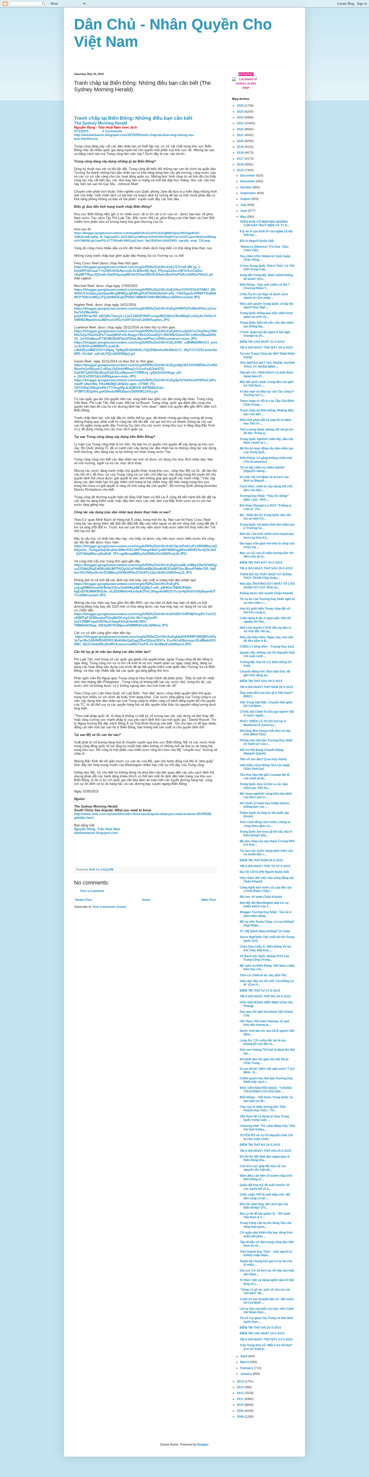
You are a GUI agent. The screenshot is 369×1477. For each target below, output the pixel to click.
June (244, 211)
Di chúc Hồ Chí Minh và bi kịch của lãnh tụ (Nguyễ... (264, 478)
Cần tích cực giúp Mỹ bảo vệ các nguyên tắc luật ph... (263, 1167)
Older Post (208, 900)
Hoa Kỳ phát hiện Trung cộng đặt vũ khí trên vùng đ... (265, 610)
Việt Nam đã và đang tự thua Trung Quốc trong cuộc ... (264, 1118)
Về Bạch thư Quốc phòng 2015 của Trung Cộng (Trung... (264, 957)
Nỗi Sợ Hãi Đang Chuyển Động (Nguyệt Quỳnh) (261, 751)
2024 (240, 117)
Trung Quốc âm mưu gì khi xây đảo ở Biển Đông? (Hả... (266, 833)
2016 (240, 164)
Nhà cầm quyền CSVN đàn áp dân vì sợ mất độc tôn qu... (265, 629)
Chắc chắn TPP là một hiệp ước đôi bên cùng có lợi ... (265, 1196)
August (245, 199)
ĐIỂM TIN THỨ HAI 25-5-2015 (260, 1327)
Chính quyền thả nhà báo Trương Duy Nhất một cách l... (266, 1080)
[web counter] (246, 75)
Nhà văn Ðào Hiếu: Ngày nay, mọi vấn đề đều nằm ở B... (266, 639)
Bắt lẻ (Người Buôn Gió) (257, 241)
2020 (240, 141)
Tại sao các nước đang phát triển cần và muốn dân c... (266, 852)
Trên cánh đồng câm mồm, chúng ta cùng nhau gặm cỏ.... (265, 823)
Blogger (203, 1444)
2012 (240, 1393)
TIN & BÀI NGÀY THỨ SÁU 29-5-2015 (266, 568)
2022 (240, 129)
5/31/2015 (81, 131)
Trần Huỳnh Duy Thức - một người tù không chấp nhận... (266, 1253)
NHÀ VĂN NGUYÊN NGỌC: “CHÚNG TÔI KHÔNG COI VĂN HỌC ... (266, 1089)
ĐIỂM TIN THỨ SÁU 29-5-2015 (261, 681)
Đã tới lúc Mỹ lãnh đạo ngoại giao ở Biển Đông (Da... (265, 1158)
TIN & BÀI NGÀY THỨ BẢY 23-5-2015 (266, 1339)
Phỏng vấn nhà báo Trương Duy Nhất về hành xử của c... (266, 742)
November (248, 181)
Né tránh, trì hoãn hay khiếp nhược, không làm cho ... (265, 805)
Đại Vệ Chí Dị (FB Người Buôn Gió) (264, 872)
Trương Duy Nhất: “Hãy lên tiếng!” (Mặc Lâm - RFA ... (264, 497)
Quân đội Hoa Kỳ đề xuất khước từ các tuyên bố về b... (264, 1186)
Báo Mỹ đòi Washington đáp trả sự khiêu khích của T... (264, 904)
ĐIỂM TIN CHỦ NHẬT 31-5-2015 (262, 342)
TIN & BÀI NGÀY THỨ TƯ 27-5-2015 (265, 866)
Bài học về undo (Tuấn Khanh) (261, 897)
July (243, 205)
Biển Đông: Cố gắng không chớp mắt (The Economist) (266, 459)
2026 (240, 105)
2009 (240, 1411)
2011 (240, 1399)
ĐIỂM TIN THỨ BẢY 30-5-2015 (261, 562)
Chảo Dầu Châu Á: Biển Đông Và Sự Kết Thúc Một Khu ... (265, 948)
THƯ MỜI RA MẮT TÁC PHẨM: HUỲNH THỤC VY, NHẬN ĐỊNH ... (267, 364)
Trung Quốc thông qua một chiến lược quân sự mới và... (266, 314)
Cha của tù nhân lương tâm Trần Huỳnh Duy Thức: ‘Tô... (263, 1108)
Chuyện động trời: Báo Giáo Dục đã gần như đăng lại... (265, 673)
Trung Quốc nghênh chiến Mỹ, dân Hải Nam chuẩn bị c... (266, 440)
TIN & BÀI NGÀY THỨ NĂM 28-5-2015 (266, 687)
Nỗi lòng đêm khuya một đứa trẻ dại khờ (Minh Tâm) (265, 732)
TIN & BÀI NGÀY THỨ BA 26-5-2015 (265, 996)
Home (146, 900)
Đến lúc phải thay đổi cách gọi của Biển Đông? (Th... (264, 1205)
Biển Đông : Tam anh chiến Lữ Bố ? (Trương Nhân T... (265, 286)
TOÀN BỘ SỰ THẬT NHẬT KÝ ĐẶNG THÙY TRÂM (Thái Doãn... (266, 576)
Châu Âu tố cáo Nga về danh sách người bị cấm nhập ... (264, 296)
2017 (240, 158)
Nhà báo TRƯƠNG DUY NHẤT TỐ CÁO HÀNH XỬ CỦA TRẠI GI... (267, 585)
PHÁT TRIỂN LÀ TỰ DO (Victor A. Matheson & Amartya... (263, 723)
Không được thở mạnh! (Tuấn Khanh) (266, 593)
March (245, 1362)
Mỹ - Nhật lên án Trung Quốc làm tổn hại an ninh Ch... (265, 516)
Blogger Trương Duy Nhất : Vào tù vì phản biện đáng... (265, 913)
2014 (240, 1381)
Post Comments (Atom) (109, 907)
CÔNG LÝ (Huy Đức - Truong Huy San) (267, 646)
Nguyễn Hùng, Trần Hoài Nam (97, 829)
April (244, 1356)
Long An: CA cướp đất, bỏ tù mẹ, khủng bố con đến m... (263, 1042)
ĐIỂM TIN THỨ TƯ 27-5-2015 (260, 990)
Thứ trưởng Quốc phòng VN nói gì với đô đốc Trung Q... (266, 431)
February (247, 1368)
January (246, 1374)
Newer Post (83, 900)
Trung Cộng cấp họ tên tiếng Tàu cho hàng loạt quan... (265, 1224)
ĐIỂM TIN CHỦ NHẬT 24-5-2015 (262, 1333)
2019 (240, 147)
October (246, 187)
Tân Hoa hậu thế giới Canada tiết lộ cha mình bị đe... (264, 776)
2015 (240, 170)
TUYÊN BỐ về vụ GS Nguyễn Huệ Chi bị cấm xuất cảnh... (266, 1137)
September (248, 193)
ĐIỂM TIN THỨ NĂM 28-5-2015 (261, 860)
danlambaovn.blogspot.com (96, 833)
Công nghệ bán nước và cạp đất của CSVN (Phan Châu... (265, 889)
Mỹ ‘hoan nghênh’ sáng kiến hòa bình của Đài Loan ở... (266, 795)
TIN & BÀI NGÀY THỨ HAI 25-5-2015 (265, 1151)
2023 (240, 123)
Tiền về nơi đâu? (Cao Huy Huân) (263, 759)
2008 (240, 1416)
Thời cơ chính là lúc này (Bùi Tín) (263, 975)
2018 (240, 152)
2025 (240, 111)
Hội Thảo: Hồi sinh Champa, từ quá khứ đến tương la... (264, 1023)
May (243, 217)
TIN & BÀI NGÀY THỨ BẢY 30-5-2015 (266, 347)
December (248, 175)
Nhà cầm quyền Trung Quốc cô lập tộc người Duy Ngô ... (267, 305)
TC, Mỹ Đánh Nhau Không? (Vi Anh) (265, 931)
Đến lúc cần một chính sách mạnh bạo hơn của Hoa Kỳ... (267, 535)
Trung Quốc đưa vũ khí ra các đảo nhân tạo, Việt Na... (264, 785)
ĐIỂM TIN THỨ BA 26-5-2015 (260, 1145)
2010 (240, 1405)
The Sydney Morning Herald (101, 123)
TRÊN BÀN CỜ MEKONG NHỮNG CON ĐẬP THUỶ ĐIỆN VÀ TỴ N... (264, 223)
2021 (240, 135)
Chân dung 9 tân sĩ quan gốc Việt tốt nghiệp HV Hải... (265, 619)
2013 (240, 1387)
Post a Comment (92, 891)
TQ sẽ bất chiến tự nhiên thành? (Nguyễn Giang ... (262, 469)
